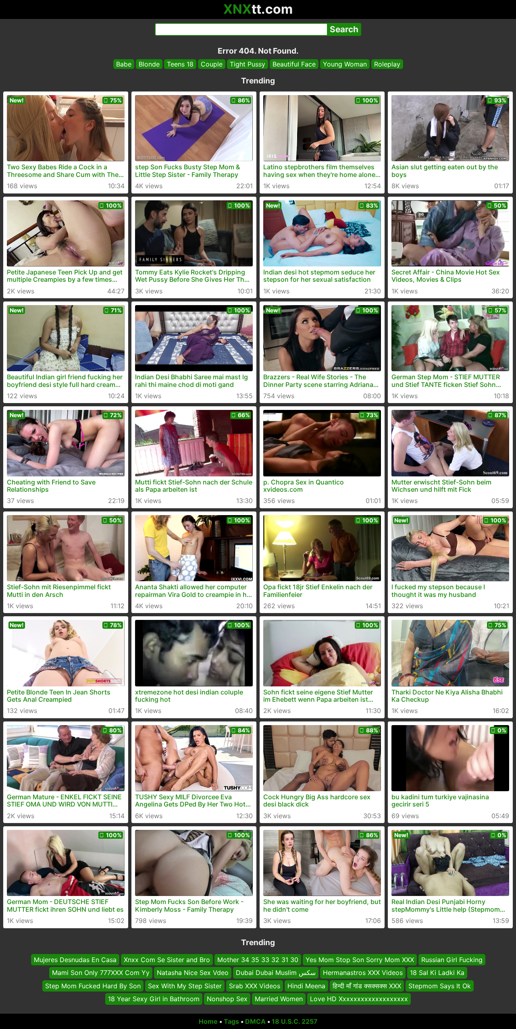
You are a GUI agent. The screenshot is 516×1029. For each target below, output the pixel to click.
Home (208, 1021)
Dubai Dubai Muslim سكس (276, 973)
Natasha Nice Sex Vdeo (193, 973)
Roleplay (387, 64)
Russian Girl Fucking (452, 960)
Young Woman (345, 64)
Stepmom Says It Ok (439, 985)
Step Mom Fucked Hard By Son (93, 985)
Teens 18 (180, 64)
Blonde (149, 64)
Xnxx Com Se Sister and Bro (167, 960)
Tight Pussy (247, 64)
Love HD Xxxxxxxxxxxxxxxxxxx (359, 999)
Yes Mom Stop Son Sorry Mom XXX (360, 960)
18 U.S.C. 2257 (295, 1021)
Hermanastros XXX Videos (363, 973)
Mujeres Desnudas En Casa (75, 960)
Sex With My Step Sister (185, 985)
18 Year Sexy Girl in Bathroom (154, 999)
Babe (123, 64)
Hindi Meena (306, 985)
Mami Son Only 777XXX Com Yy (101, 973)
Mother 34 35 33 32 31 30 (257, 960)
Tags (231, 1021)
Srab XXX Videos (254, 985)
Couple (212, 64)
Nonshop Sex (227, 999)
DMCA (255, 1021)
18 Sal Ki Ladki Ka (437, 973)
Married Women (279, 999)
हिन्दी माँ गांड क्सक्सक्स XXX (367, 985)
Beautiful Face (294, 64)
